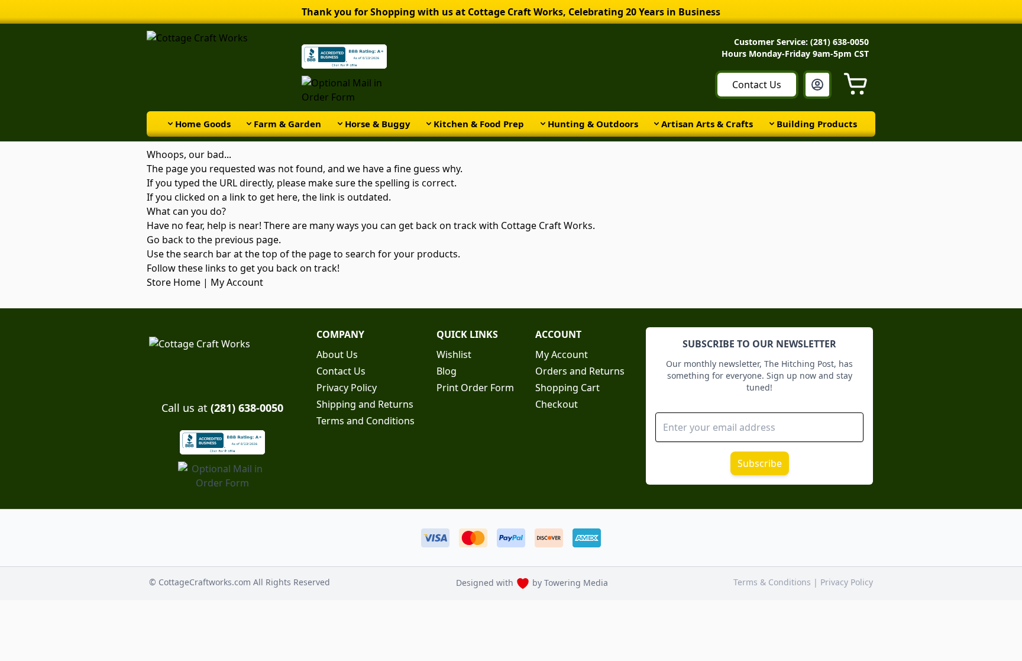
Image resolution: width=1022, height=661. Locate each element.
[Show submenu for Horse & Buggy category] (340, 123)
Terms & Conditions (773, 582)
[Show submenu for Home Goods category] (170, 123)
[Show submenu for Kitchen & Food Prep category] (429, 123)
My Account (237, 282)
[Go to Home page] (221, 67)
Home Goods (203, 124)
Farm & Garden (287, 124)
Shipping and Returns (364, 404)
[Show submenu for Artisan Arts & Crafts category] (656, 123)
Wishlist (453, 354)
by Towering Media (570, 582)
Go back (165, 239)
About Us (337, 354)
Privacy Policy (346, 387)
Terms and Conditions (365, 420)
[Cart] (858, 84)
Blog (446, 371)
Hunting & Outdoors (593, 124)
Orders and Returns (580, 371)
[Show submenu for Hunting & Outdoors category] (543, 123)
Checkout (556, 404)
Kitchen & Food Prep (479, 124)
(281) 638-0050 (247, 408)
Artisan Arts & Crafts (707, 124)
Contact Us (756, 84)
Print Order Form (475, 387)
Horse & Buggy (377, 124)
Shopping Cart (567, 387)
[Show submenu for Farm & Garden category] (249, 123)
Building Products (817, 124)
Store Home (173, 282)
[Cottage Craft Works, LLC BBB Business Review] (222, 442)
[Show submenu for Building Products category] (772, 123)
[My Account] (817, 84)
